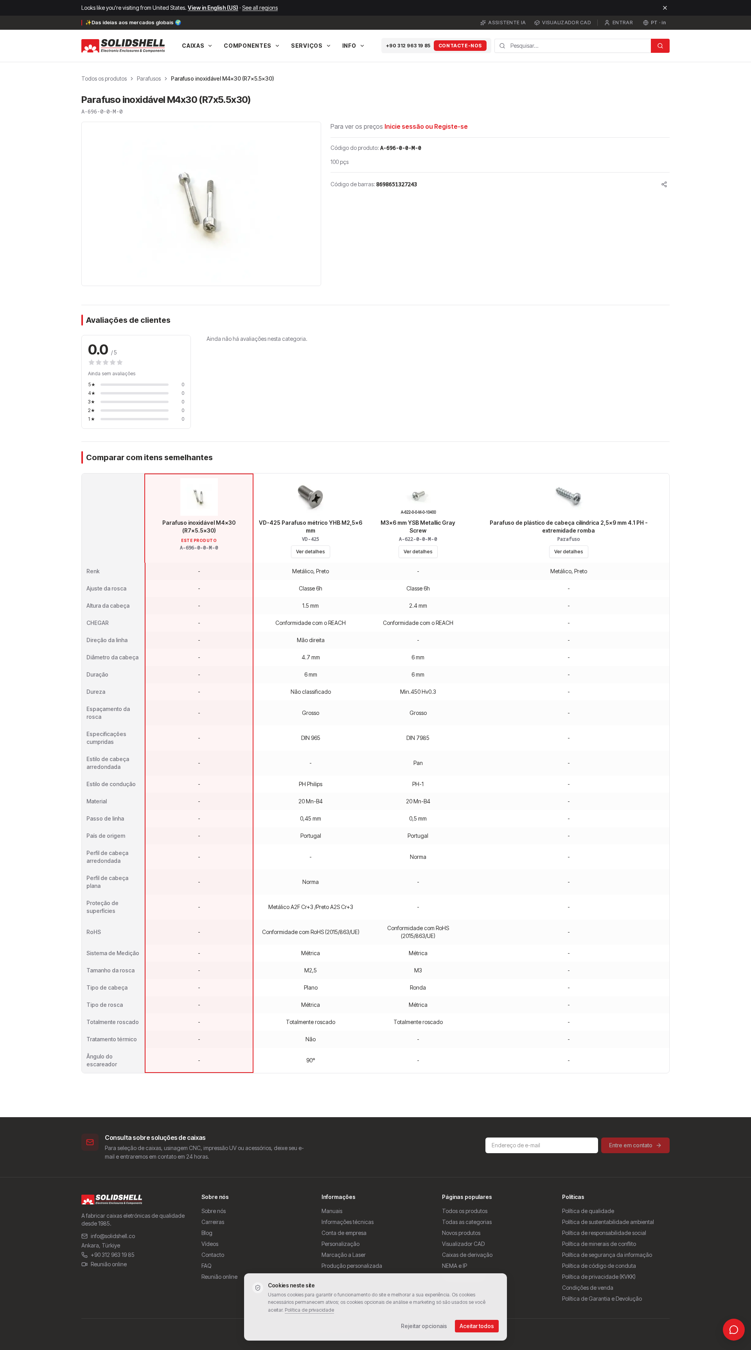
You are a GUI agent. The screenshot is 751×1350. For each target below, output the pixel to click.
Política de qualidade (588, 1211)
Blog (206, 1232)
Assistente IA (507, 22)
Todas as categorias (467, 1222)
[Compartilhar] (664, 184)
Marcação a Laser (344, 1254)
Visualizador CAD (566, 22)
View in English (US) (213, 7)
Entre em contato (630, 1145)
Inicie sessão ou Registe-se (426, 126)
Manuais (332, 1211)
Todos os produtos (104, 78)
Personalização (340, 1243)
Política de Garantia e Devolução (602, 1298)
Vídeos (209, 1243)
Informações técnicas (348, 1222)
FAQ (206, 1265)
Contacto (212, 1254)
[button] (201, 204)
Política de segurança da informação (607, 1254)
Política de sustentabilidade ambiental (608, 1222)
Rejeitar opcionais (424, 1326)
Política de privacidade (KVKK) (599, 1276)
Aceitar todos (477, 1326)
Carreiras (212, 1222)
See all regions (260, 7)
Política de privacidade (309, 1310)
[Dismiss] (665, 8)
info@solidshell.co (113, 1236)
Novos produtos (461, 1232)
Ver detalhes (310, 551)
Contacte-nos (460, 46)
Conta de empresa (344, 1232)
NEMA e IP (454, 1265)
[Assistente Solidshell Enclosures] (734, 1330)
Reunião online (109, 1264)
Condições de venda (587, 1287)
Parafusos (149, 78)
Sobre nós (213, 1211)
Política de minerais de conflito (599, 1243)
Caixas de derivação (467, 1254)
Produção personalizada (352, 1265)
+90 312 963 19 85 (408, 46)
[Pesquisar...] (660, 46)
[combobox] (572, 46)
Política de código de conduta (599, 1265)
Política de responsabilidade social (604, 1232)
